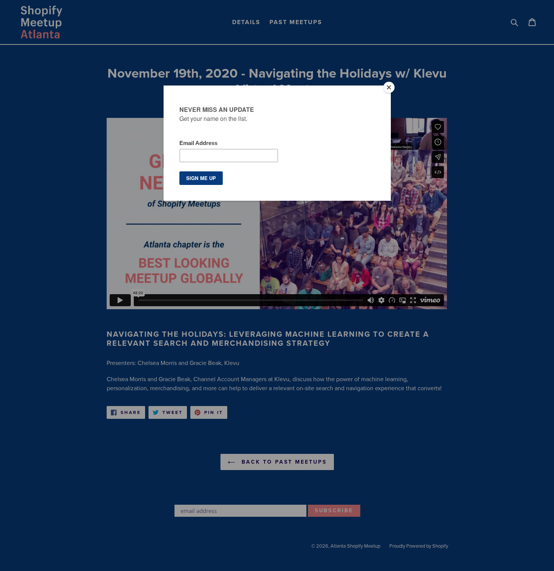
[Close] (389, 87)
